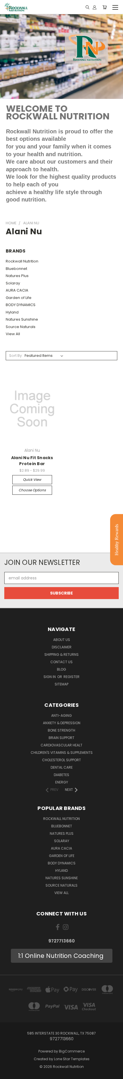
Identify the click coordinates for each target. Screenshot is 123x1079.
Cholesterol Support (61, 760)
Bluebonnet (16, 268)
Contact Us (61, 661)
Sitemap (61, 684)
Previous (9, 1073)
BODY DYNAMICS (20, 305)
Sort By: (16, 355)
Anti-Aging (61, 715)
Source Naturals (20, 326)
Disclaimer (62, 647)
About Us (61, 639)
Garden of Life (18, 297)
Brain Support (61, 737)
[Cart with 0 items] (105, 7)
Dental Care (62, 767)
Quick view (32, 479)
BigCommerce (72, 1051)
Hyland (12, 312)
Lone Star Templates (72, 1058)
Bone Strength (61, 730)
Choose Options (32, 490)
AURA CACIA (17, 290)
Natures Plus (17, 275)
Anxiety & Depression (61, 722)
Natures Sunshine (22, 319)
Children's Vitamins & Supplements (62, 752)
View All (13, 334)
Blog (61, 669)
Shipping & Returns (61, 654)
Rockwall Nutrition (22, 261)
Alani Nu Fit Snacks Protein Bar (32, 461)
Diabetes (61, 774)
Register (72, 676)
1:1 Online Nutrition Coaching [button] (61, 956)
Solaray (13, 283)
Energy (61, 782)
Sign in (50, 676)
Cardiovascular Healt (61, 745)
